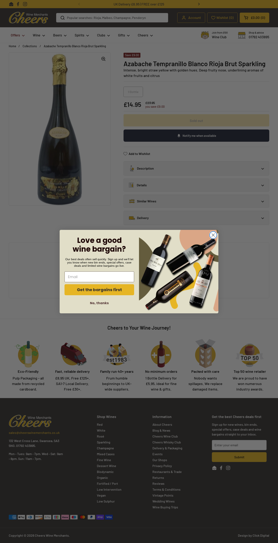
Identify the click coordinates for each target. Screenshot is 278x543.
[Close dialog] (213, 235)
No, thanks (99, 303)
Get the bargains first (99, 290)
